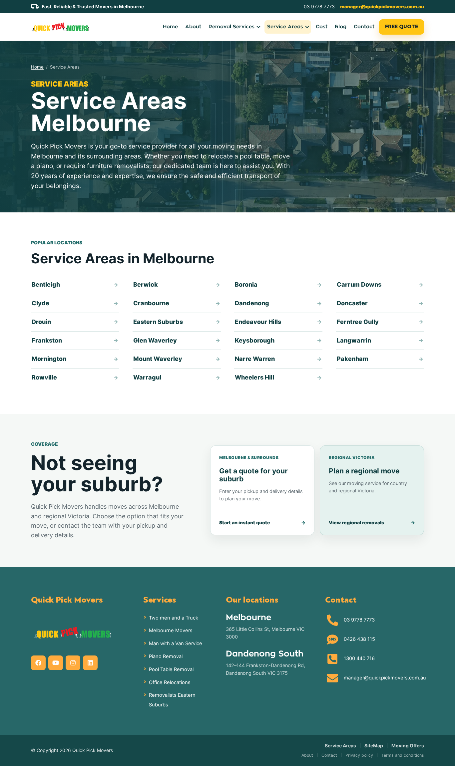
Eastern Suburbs (158, 321)
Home (170, 26)
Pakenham (352, 358)
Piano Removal (166, 656)
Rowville (44, 377)
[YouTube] (55, 662)
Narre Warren (255, 358)
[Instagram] (73, 662)
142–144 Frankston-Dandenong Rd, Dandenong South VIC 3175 (265, 669)
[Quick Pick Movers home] (60, 27)
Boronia (246, 284)
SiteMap (373, 745)
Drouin (41, 321)
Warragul (147, 377)
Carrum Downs (359, 284)
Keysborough (254, 340)
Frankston (47, 340)
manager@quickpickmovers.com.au (382, 6)
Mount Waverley (157, 358)
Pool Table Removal (171, 669)
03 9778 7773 (319, 6)
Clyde (40, 303)
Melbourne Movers (171, 631)
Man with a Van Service (175, 643)
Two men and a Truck (173, 618)
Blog (340, 26)
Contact (364, 26)
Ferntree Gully (358, 321)
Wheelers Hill (254, 377)
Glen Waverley (155, 340)
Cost (321, 26)
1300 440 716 (359, 658)
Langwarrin (354, 340)
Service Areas (340, 745)
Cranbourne (151, 303)
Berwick (145, 284)
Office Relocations (170, 682)
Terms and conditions (402, 755)
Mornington (49, 358)
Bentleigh (46, 284)
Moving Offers (407, 745)
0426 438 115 (359, 639)
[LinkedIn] (90, 662)
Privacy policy (359, 755)
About (193, 26)
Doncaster (352, 303)
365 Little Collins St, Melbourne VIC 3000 (265, 632)
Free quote (401, 27)
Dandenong (252, 303)
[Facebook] (38, 662)
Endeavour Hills (258, 321)
